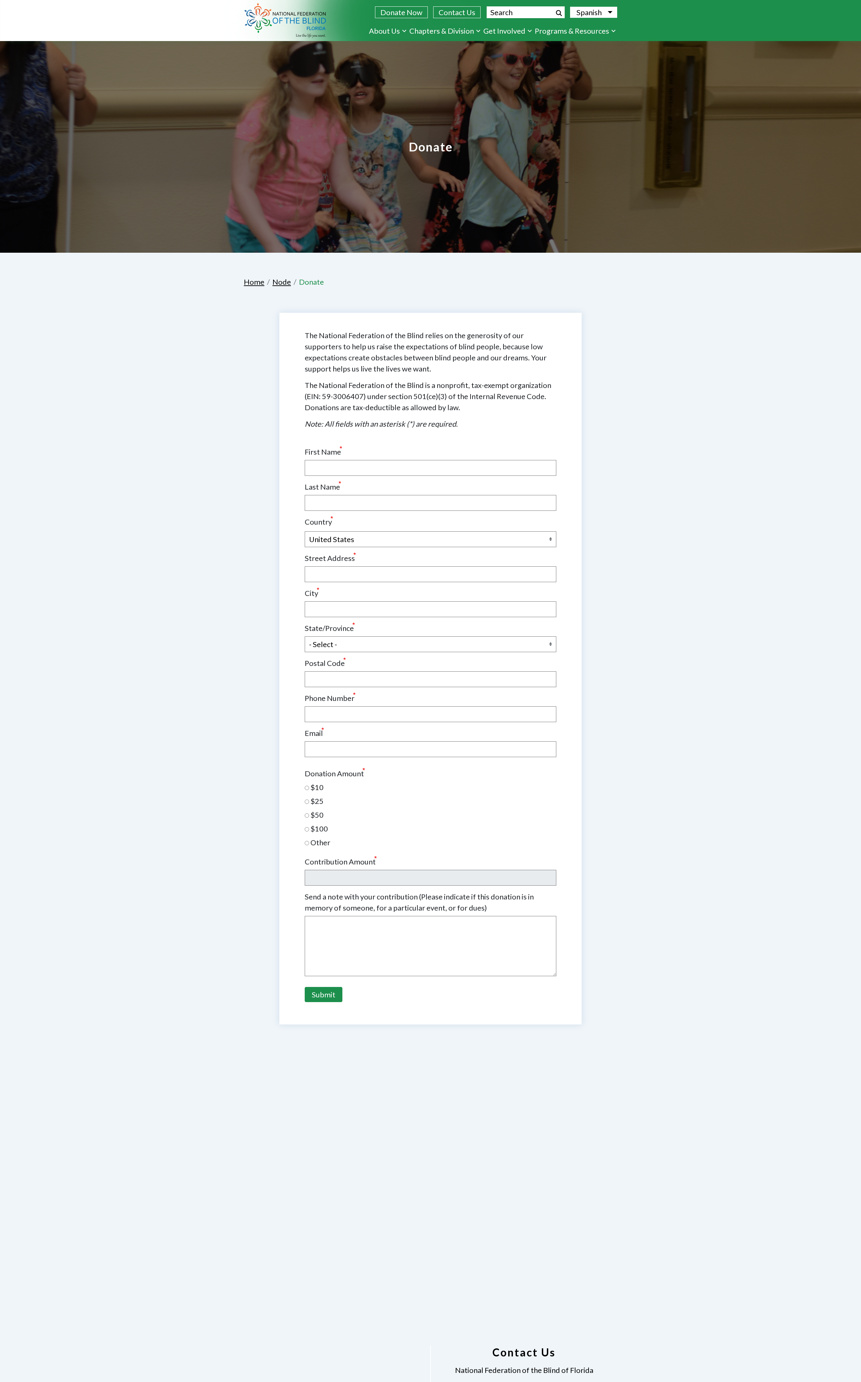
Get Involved (504, 30)
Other (319, 842)
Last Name (322, 486)
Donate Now (401, 12)
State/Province (329, 628)
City (311, 593)
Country (318, 521)
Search (559, 13)
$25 (316, 801)
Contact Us (457, 12)
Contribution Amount (340, 861)
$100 (318, 828)
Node (281, 281)
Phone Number (329, 698)
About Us (384, 30)
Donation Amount (334, 773)
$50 (316, 814)
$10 (316, 787)
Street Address (330, 558)
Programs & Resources (572, 30)
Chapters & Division (441, 30)
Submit (323, 994)
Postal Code (325, 663)
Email (314, 733)
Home (254, 281)
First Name (323, 451)
